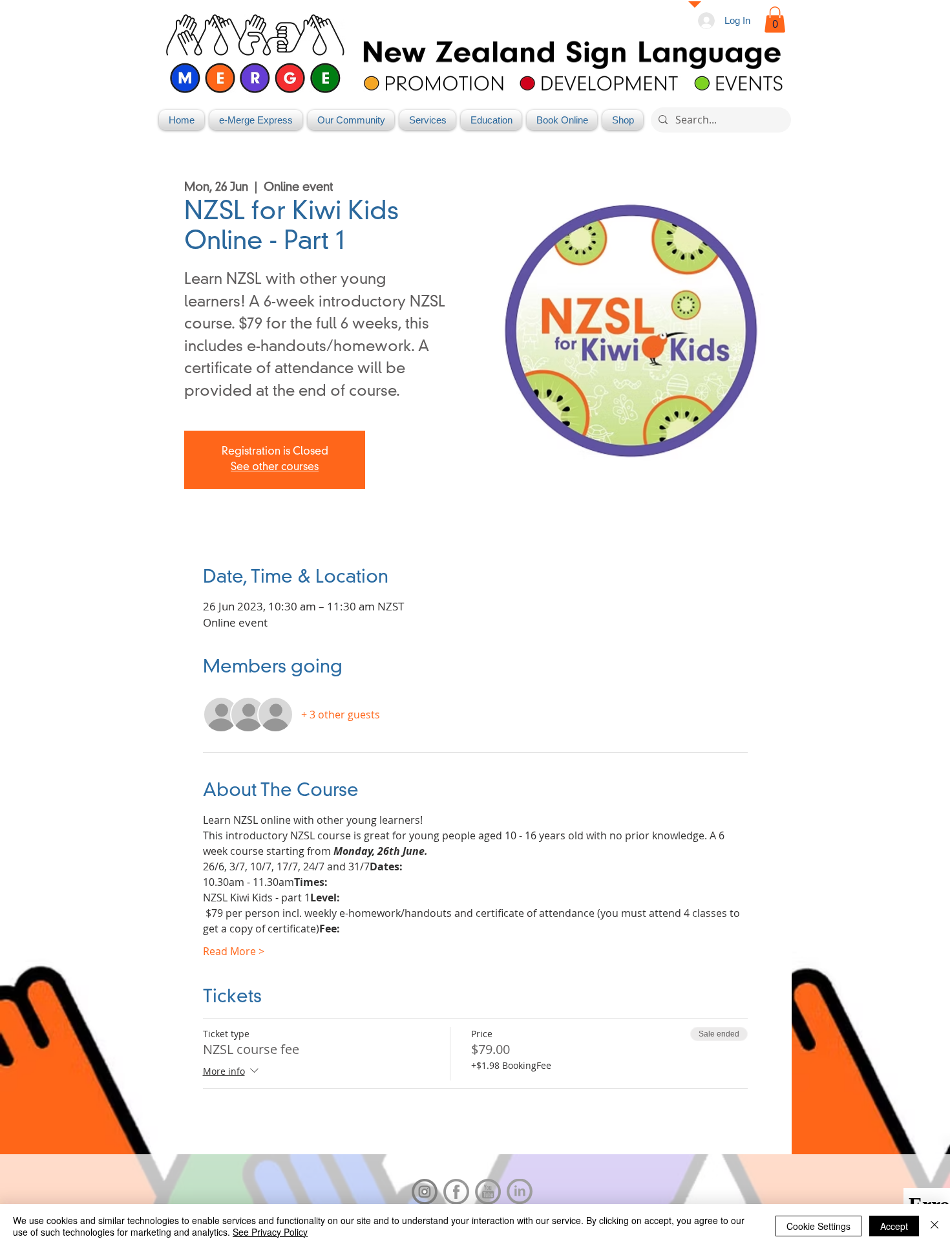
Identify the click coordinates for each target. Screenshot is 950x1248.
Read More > (233, 951)
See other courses (275, 467)
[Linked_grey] (520, 1192)
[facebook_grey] (456, 1192)
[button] (775, 19)
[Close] (934, 1226)
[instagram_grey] (425, 1192)
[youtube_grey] (488, 1192)
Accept (894, 1226)
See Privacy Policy (270, 1231)
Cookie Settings (818, 1226)
